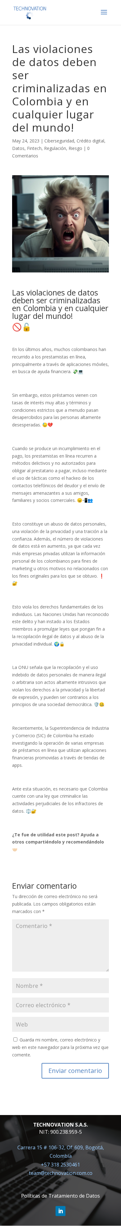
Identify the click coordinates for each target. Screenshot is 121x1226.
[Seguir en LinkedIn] (60, 1211)
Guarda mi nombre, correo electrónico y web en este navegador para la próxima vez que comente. (60, 1047)
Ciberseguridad (59, 141)
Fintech (34, 148)
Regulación (55, 148)
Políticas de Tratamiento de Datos (60, 1195)
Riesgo (75, 148)
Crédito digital (90, 141)
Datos (18, 148)
